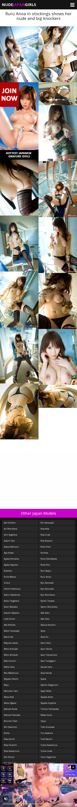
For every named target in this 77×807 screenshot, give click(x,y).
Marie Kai (8, 636)
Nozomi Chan (10, 721)
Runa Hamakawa (49, 558)
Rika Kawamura (11, 751)
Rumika (44, 552)
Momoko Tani (11, 690)
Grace (7, 582)
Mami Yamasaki (11, 630)
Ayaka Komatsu (11, 558)
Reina (7, 733)
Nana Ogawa (10, 702)
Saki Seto (45, 618)
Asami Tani (9, 540)
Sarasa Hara (46, 666)
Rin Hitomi (9, 757)
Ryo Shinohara (48, 594)
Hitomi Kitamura (12, 588)
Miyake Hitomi (11, 678)
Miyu (6, 684)
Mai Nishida (9, 624)
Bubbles (8, 570)
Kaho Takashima (12, 594)
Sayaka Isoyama (48, 702)
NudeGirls (19, 4)
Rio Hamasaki (47, 522)
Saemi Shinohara (49, 606)
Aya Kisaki (9, 552)
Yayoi (43, 721)
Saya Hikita (46, 690)
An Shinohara (10, 528)
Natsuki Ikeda (10, 708)
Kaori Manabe (11, 606)
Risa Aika (45, 528)
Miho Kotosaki (11, 648)
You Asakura (47, 733)
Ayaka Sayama (11, 564)
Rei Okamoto (10, 727)
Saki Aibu (45, 612)
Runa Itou (45, 564)
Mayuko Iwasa (11, 642)
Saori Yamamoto (49, 654)
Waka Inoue (46, 714)
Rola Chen (46, 546)
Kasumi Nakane (11, 612)
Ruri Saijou (46, 570)
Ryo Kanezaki (47, 588)
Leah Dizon (9, 618)
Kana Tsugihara (11, 600)
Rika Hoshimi (10, 745)
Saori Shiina (46, 648)
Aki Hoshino (10, 522)
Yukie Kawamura (49, 745)
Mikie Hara (9, 666)
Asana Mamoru (11, 546)
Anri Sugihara (10, 534)
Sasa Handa (46, 672)
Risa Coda (45, 534)
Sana (43, 630)
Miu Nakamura (11, 672)
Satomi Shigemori (49, 684)
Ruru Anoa (46, 576)
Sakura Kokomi (48, 624)
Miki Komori (10, 660)
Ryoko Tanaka (47, 600)
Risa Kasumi (46, 540)
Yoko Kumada (47, 727)
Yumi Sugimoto (48, 757)
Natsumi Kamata (12, 714)
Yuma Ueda (46, 751)
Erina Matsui (10, 576)
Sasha (43, 678)
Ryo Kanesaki (47, 582)
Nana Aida (9, 696)
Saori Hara (46, 642)
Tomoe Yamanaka (50, 708)
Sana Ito (44, 636)
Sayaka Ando (47, 696)
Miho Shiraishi (11, 654)
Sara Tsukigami (48, 660)
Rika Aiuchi (9, 739)
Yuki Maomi (46, 739)
